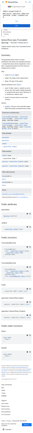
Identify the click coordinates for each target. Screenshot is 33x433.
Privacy (9, 421)
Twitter (3, 393)
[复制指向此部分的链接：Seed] (7, 331)
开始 (16, 25)
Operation (5, 140)
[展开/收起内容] (4, 36)
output (4, 143)
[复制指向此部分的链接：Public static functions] (24, 326)
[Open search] (26, 2)
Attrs (18, 84)
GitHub (3, 390)
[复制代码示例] (30, 213)
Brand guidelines (6, 411)
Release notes (5, 406)
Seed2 (4, 182)
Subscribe (27, 424)
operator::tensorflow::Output (12, 166)
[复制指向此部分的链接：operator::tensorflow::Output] (27, 311)
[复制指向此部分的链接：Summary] (12, 55)
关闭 (16, 21)
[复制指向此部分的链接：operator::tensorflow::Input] (25, 298)
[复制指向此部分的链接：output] (8, 223)
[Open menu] (3, 2)
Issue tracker (5, 403)
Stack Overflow (5, 409)
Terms (3, 421)
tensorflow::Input (21, 118)
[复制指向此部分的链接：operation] (11, 210)
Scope (13, 75)
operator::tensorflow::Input (12, 161)
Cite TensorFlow (5, 414)
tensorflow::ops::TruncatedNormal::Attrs (13, 194)
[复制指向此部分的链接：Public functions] (18, 238)
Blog (2, 387)
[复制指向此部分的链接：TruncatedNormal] (17, 243)
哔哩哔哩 (3, 396)
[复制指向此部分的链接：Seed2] (8, 348)
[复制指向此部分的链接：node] (7, 285)
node (3, 155)
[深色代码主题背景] (27, 213)
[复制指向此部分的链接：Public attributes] (18, 205)
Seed (3, 176)
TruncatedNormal (7, 117)
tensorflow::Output (10, 146)
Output (7, 106)
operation (5, 137)
